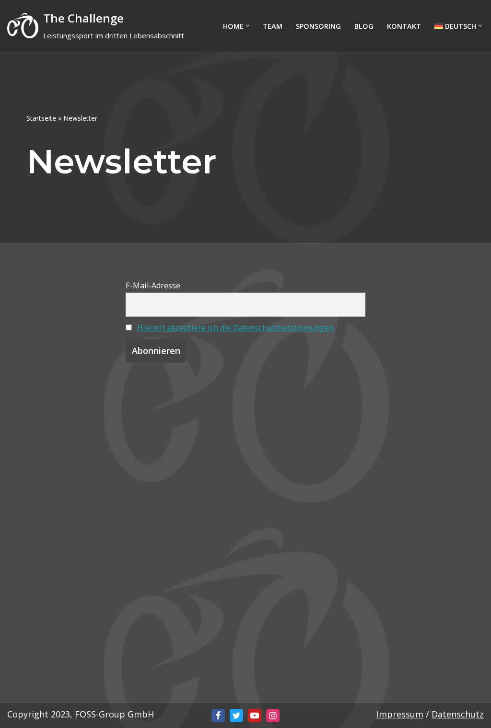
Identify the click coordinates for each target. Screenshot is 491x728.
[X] (236, 715)
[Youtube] (254, 715)
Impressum (399, 714)
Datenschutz (458, 714)
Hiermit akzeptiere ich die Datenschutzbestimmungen (235, 327)
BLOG (364, 26)
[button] (247, 25)
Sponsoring (318, 26)
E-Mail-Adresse (153, 285)
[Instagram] (273, 715)
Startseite (41, 118)
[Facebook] (218, 715)
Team (272, 26)
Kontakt (404, 26)
